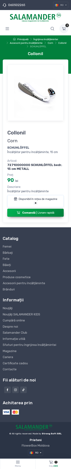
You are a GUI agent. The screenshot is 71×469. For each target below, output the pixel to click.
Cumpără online (14, 320)
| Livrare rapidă (38, 212)
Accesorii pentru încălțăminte (24, 283)
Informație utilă (14, 339)
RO (62, 5)
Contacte (10, 369)
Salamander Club (15, 332)
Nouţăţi (8, 308)
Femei (7, 246)
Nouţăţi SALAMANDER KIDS (21, 314)
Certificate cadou (15, 363)
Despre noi (10, 326)
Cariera (8, 357)
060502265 (16, 5)
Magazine (10, 351)
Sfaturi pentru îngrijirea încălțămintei (29, 345)
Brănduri (9, 289)
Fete (6, 258)
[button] (52, 28)
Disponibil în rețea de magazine (37, 200)
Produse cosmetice (17, 277)
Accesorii (9, 271)
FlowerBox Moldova (36, 445)
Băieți (7, 265)
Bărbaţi (8, 252)
